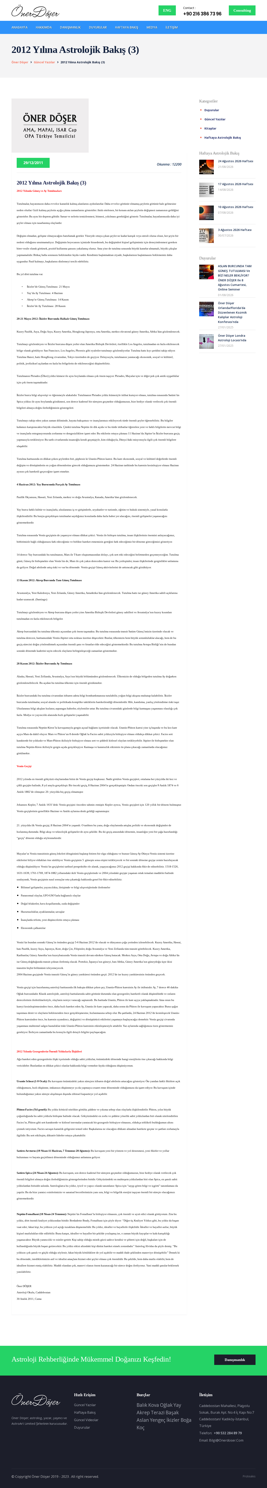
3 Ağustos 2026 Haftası (235, 230)
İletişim (172, 27)
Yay (177, 1405)
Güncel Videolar (86, 1420)
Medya (152, 27)
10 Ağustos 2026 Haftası (235, 207)
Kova (153, 1405)
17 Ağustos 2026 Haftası (235, 184)
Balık (142, 1405)
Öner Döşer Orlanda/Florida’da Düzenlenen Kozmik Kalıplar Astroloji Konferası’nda (232, 312)
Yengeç (157, 1420)
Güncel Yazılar (85, 1405)
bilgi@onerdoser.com (226, 1440)
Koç (141, 1427)
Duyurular (98, 27)
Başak (172, 1412)
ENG (167, 10)
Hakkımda (44, 27)
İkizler (173, 1420)
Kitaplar (210, 128)
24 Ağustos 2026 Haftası (235, 161)
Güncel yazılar (44, 62)
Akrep (143, 1412)
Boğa (186, 1420)
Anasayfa (19, 27)
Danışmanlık (70, 27)
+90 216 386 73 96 (202, 14)
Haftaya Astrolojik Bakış (222, 138)
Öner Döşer (19, 62)
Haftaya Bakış (126, 27)
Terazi (158, 1412)
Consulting (242, 10)
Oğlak (166, 1405)
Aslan (143, 1420)
